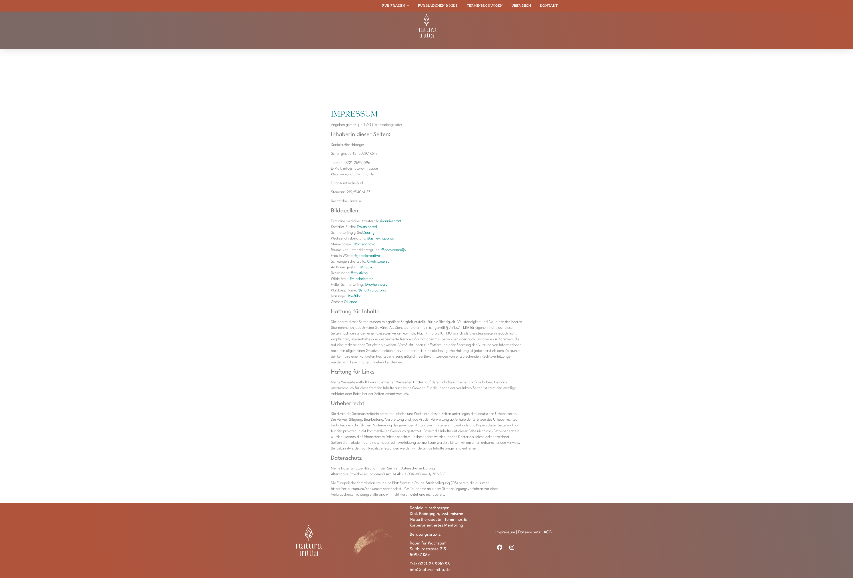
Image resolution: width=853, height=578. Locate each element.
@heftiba (354, 296)
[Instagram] (511, 547)
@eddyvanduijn (393, 250)
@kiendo (350, 302)
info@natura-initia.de (430, 570)
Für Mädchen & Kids (438, 6)
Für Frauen (393, 6)
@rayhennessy (376, 285)
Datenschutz (529, 532)
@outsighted (367, 227)
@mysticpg (359, 273)
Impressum (505, 532)
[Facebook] (499, 547)
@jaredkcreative (367, 256)
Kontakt (549, 6)
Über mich (521, 6)
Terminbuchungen (485, 6)
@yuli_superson (379, 261)
